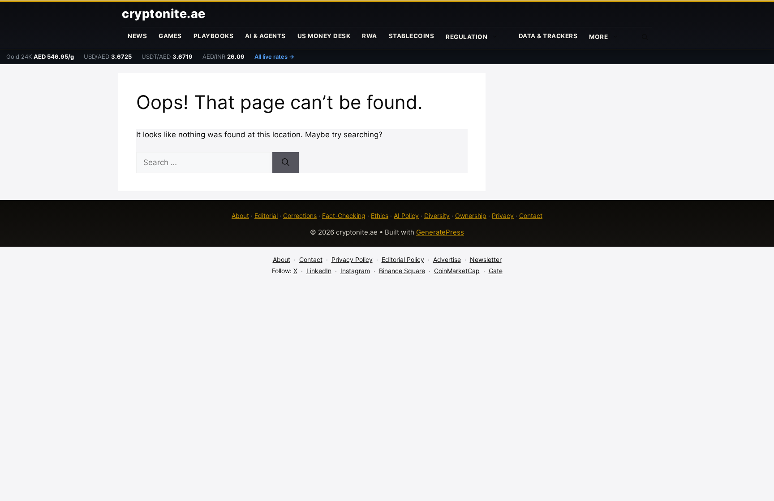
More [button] (598, 36)
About (240, 215)
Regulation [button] (466, 36)
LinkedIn (318, 270)
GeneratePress (440, 232)
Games (170, 35)
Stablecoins (411, 35)
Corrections (300, 215)
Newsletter (486, 259)
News (137, 35)
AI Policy (406, 215)
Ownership (470, 215)
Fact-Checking (344, 215)
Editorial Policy (403, 259)
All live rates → (274, 56)
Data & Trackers (548, 35)
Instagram (355, 270)
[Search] (285, 163)
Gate (496, 270)
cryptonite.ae (164, 13)
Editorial (266, 215)
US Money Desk (324, 35)
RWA (369, 35)
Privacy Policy (352, 259)
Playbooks (214, 35)
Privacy (503, 215)
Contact (530, 215)
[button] (645, 36)
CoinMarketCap (457, 270)
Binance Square (402, 270)
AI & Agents (265, 35)
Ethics (379, 215)
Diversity (437, 215)
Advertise (447, 259)
